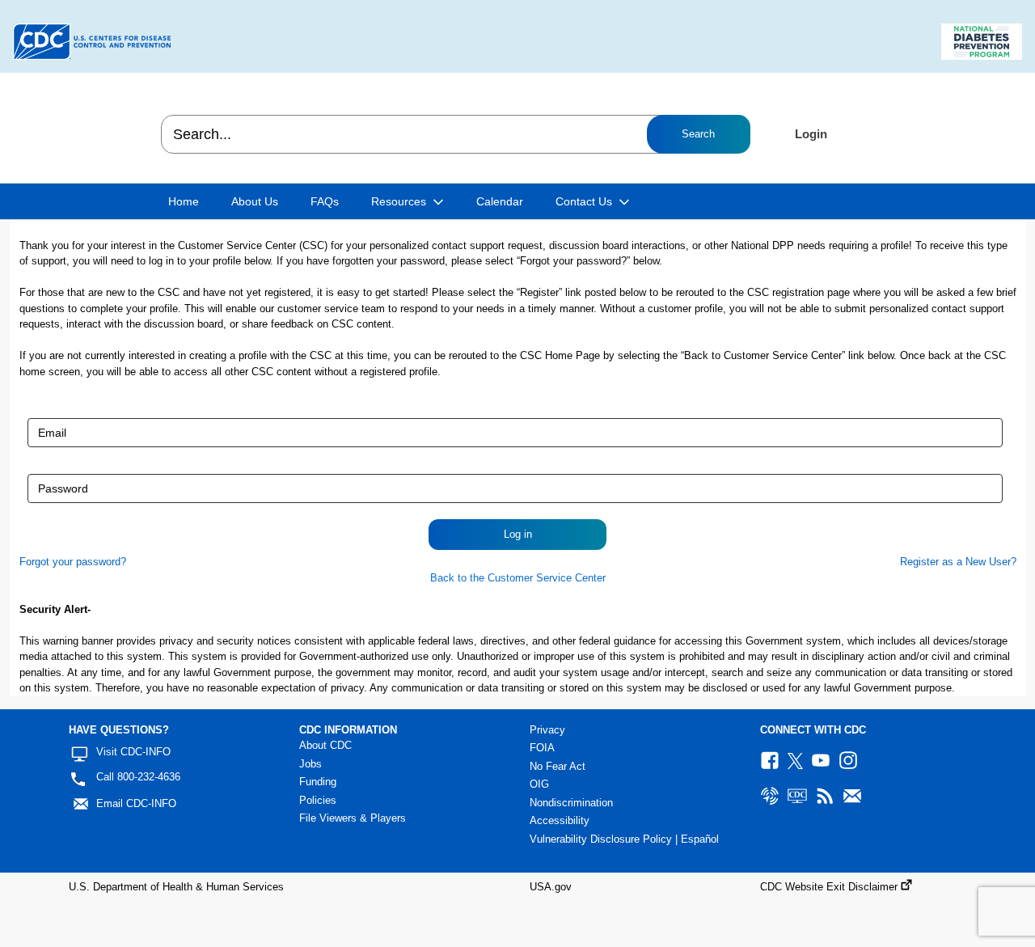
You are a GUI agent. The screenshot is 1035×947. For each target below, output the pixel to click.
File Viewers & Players (352, 818)
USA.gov (551, 887)
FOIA (542, 748)
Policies (317, 800)
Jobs (310, 764)
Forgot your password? (72, 562)
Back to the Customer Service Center (518, 578)
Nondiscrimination (571, 803)
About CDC (325, 745)
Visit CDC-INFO (133, 752)
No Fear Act (557, 766)
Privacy (547, 730)
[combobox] (455, 134)
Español (700, 839)
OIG (539, 784)
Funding (317, 782)
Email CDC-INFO (136, 803)
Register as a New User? (958, 562)
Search (698, 134)
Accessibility (559, 820)
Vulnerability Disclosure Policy (601, 839)
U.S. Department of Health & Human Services (176, 887)
